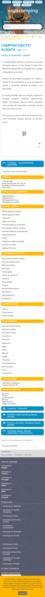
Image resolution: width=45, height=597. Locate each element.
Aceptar (22, 593)
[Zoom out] (39, 147)
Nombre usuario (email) (10, 573)
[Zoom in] (39, 143)
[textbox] (22, 26)
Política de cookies (26, 589)
